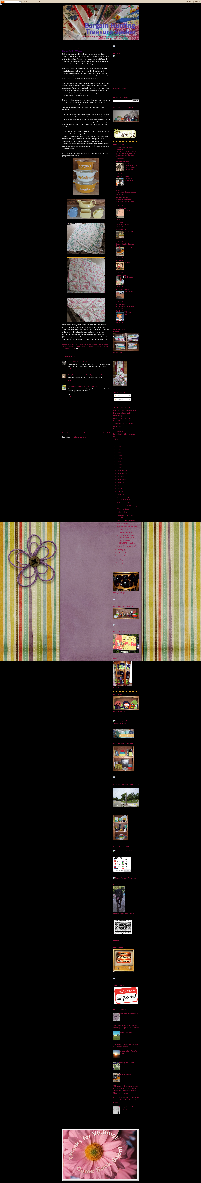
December (121, 470)
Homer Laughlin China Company (124, 434)
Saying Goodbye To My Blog (125, 306)
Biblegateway (117, 416)
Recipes (105, 44)
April (119, 494)
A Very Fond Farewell (122, 224)
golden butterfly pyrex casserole (81, 346)
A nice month (129, 291)
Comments (120, 399)
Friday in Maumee (130, 248)
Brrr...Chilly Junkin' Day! (125, 500)
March (120, 550)
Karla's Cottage (121, 191)
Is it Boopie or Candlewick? (128, 1014)
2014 (117, 461)
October (120, 476)
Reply (70, 369)
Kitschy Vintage (121, 311)
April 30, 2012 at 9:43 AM (88, 386)
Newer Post (66, 433)
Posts (118, 396)
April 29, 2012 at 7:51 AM (94, 375)
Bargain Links (88, 44)
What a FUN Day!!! (125, 1032)
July (119, 485)
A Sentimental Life (122, 162)
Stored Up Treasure (123, 44)
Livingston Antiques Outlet (122, 413)
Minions (127, 210)
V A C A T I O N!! (123, 529)
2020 (117, 446)
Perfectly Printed (74, 386)
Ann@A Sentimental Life (76, 375)
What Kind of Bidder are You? (127, 526)
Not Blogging (129, 277)
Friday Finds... (122, 512)
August (120, 482)
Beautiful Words (130, 231)
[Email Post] (77, 348)
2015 (117, 458)
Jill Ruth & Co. (121, 229)
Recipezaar (117, 426)
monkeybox (120, 260)
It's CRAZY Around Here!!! (126, 520)
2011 (117, 560)
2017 (117, 452)
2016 (117, 455)
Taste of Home (118, 431)
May (119, 491)
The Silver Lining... (123, 523)
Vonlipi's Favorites (122, 290)
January (120, 556)
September (121, 479)
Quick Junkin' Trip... (72, 51)
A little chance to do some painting (126, 193)
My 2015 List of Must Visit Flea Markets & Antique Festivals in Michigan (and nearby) (125, 1100)
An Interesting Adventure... (126, 503)
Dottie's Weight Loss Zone (122, 418)
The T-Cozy (120, 223)
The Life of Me (121, 208)
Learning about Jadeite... (127, 1063)
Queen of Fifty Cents (123, 176)
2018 (117, 449)
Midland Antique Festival (121, 421)
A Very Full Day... (123, 509)
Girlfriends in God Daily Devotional (124, 410)
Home (71, 44)
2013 (117, 464)
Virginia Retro (121, 275)
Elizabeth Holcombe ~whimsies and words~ (124, 198)
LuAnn (70, 362)
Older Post (106, 433)
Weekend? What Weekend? (126, 546)
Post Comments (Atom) (79, 437)
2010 (117, 563)
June (119, 488)
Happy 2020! (129, 262)
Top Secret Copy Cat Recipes (123, 423)
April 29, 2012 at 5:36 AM (81, 362)
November (121, 473)
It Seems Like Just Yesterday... (127, 506)
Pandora (116, 429)
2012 (117, 467)
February (121, 553)
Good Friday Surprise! (124, 532)
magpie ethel (120, 304)
